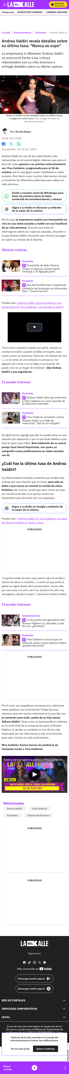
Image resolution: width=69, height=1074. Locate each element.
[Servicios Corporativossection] (64, 1008)
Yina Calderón (39, 808)
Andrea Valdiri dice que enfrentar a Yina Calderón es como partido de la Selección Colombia (44, 400)
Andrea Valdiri (14, 808)
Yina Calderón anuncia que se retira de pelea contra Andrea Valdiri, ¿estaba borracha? (44, 642)
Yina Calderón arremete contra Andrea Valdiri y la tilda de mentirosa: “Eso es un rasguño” (43, 420)
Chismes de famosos (38, 815)
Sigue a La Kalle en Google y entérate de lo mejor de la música (37, 508)
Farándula (40, 32)
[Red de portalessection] (64, 1000)
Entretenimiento (22, 32)
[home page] (34, 943)
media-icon (34, 1068)
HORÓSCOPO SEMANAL (30, 12)
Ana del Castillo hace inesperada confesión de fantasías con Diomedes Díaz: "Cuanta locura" (44, 288)
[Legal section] (64, 1017)
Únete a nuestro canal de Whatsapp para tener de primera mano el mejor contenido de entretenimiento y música (37, 196)
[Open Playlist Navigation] (65, 1067)
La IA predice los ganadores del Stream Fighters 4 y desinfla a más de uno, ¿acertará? (43, 623)
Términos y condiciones (18, 1029)
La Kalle (6, 32)
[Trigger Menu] (5, 4)
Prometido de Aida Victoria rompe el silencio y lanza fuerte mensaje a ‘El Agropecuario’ (41, 268)
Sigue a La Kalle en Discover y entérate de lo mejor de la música (36, 209)
